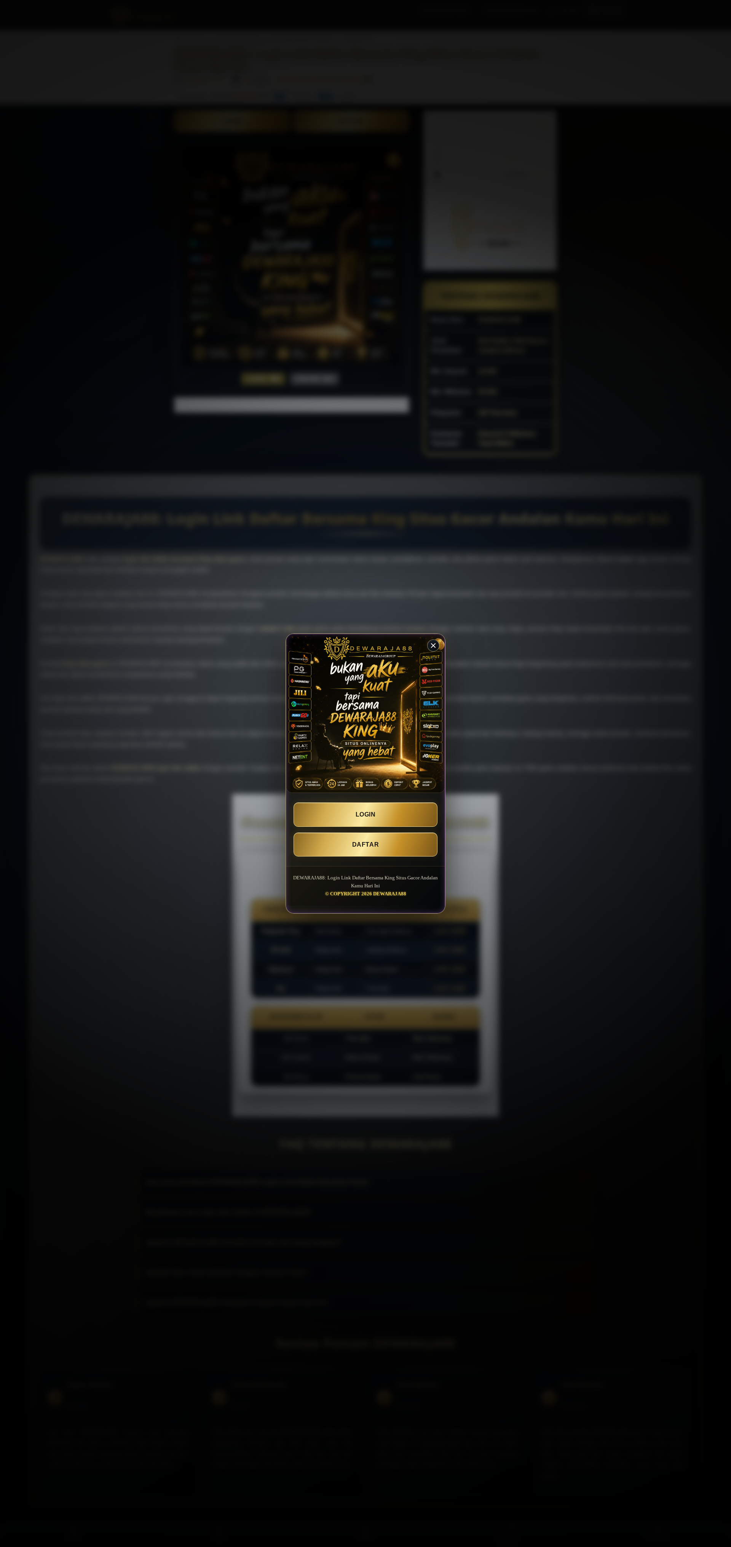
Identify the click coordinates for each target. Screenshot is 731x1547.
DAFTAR (365, 844)
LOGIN (366, 814)
